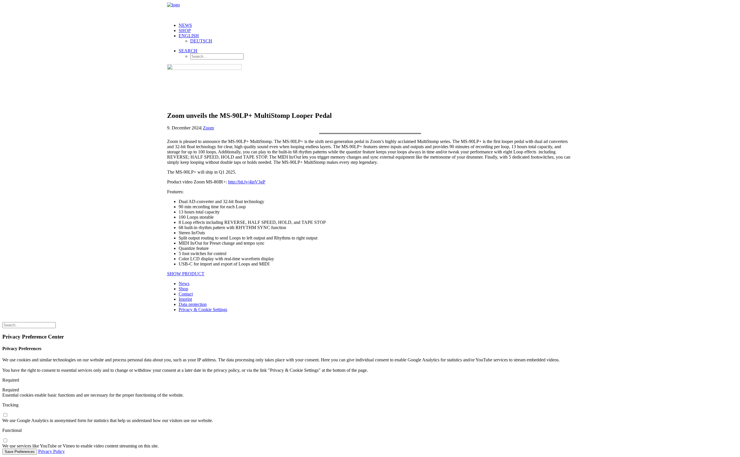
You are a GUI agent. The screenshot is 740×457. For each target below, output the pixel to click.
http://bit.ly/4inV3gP (246, 181)
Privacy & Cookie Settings (203, 309)
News (185, 25)
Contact (186, 293)
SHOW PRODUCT (185, 273)
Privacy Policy (51, 451)
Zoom (208, 127)
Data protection (193, 304)
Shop (185, 30)
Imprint (185, 299)
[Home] (213, 319)
